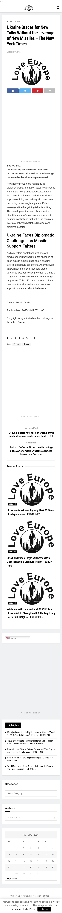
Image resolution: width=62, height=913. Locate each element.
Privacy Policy (28, 896)
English (12, 638)
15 (24, 861)
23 (31, 867)
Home (9, 22)
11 (46, 854)
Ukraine (17, 22)
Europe (17, 344)
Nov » (14, 878)
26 (53, 867)
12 (53, 854)
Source (22, 322)
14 (16, 861)
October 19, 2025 (14, 52)
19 (53, 861)
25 (46, 867)
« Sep (8, 878)
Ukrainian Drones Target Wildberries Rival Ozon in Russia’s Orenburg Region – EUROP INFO (29, 561)
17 (38, 861)
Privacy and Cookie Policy (23, 909)
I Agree (44, 909)
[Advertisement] (31, 127)
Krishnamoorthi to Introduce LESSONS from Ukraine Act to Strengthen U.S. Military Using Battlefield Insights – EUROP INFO (31, 613)
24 (38, 867)
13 (9, 861)
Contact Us (15, 896)
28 (16, 874)
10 (38, 854)
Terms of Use (43, 896)
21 (16, 867)
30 (31, 874)
